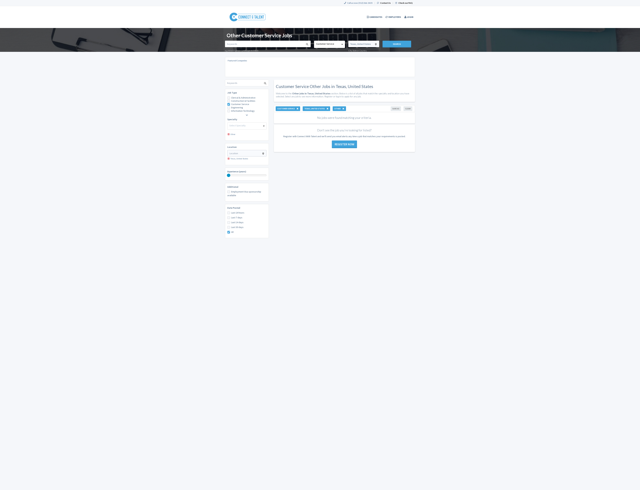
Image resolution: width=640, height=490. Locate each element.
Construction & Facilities (243, 100)
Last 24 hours (237, 212)
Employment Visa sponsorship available (244, 193)
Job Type (232, 92)
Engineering (237, 107)
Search (397, 44)
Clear (408, 108)
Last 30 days (237, 227)
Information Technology (243, 110)
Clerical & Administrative (243, 97)
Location (232, 147)
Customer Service (240, 104)
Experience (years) (236, 171)
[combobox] (329, 44)
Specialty (232, 119)
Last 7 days (236, 217)
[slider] (228, 175)
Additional (232, 186)
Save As (395, 108)
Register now (344, 144)
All (232, 232)
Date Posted (233, 207)
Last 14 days (237, 222)
